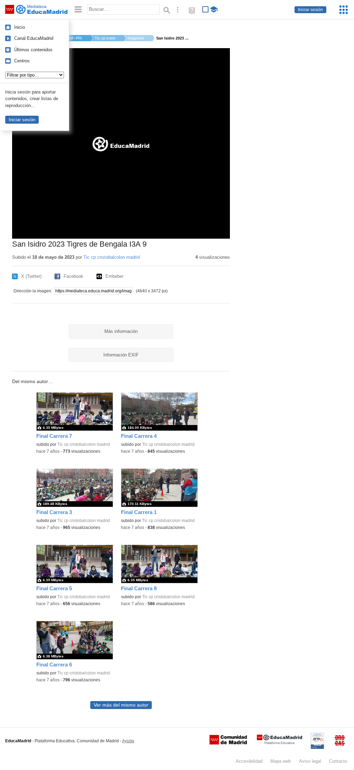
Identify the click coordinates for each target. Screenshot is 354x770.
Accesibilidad (249, 761)
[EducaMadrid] (279, 743)
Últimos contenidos (33, 49)
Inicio (19, 27)
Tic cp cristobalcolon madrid (111, 257)
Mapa (280, 761)
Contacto (338, 761)
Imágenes (136, 38)
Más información (121, 331)
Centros (22, 60)
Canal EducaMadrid (33, 38)
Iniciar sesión (310, 10)
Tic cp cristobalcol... (105, 38)
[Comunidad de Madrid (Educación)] (228, 743)
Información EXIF (121, 354)
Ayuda (128, 740)
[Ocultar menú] (78, 9)
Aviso (310, 761)
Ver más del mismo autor (121, 705)
